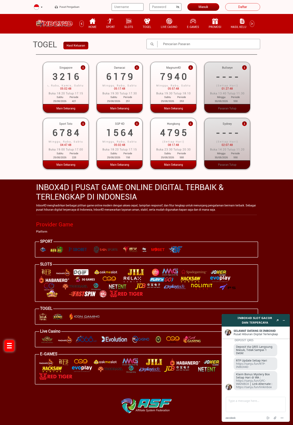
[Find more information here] (255, 368)
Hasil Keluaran (76, 45)
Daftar (242, 7)
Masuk (203, 7)
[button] (38, 7)
